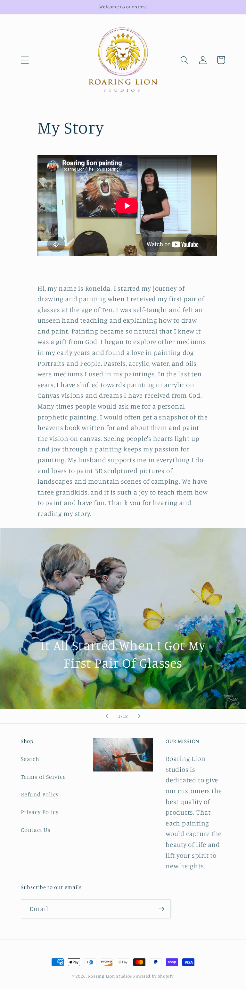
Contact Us (36, 829)
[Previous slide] (107, 716)
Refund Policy (40, 794)
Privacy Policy (40, 811)
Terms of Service (43, 776)
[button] (25, 60)
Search (30, 758)
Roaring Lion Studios (110, 975)
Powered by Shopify (153, 975)
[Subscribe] (161, 909)
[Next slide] (139, 716)
